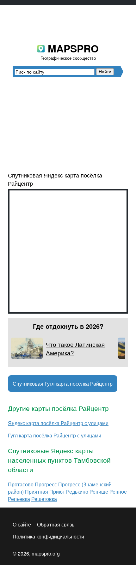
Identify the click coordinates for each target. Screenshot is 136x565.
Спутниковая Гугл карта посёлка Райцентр (63, 383)
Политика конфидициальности (48, 536)
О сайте (22, 524)
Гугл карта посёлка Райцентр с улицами (54, 435)
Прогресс (46, 484)
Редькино (77, 491)
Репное (118, 491)
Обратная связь (55, 524)
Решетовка (44, 498)
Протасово (21, 484)
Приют (57, 491)
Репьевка (19, 498)
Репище (99, 491)
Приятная (36, 491)
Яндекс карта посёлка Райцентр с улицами (58, 423)
